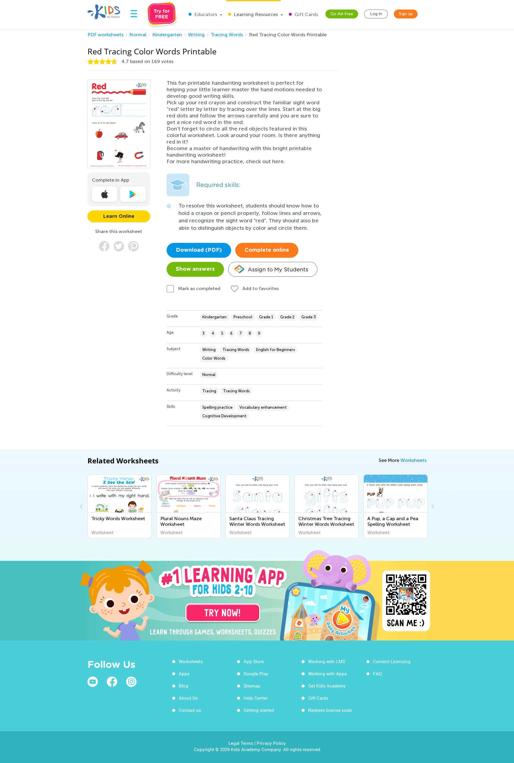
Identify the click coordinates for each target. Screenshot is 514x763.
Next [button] (432, 506)
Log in (376, 13)
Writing (196, 34)
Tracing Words (227, 34)
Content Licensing (391, 661)
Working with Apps (327, 674)
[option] (119, 506)
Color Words (213, 358)
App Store (254, 661)
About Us (188, 698)
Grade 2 (287, 317)
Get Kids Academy (327, 686)
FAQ (377, 674)
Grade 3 (308, 317)
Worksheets (413, 460)
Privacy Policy (271, 743)
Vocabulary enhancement (263, 407)
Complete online (267, 250)
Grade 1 (266, 317)
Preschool (243, 317)
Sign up (406, 13)
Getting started (259, 710)
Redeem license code (330, 710)
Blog (183, 686)
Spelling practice (217, 407)
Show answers (195, 269)
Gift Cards (305, 14)
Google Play (256, 674)
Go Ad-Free (341, 13)
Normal (137, 34)
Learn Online (118, 216)
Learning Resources (255, 14)
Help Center (256, 698)
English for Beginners (275, 349)
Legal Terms (240, 743)
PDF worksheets (105, 34)
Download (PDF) (199, 250)
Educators (205, 14)
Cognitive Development (224, 416)
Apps (184, 674)
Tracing (209, 391)
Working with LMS (326, 661)
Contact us (190, 710)
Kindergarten (167, 34)
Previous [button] (82, 506)
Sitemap (252, 686)
